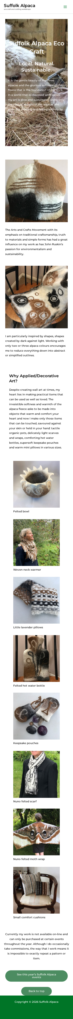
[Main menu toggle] (65, 7)
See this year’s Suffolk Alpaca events (36, 976)
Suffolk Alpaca (19, 5)
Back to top (36, 991)
